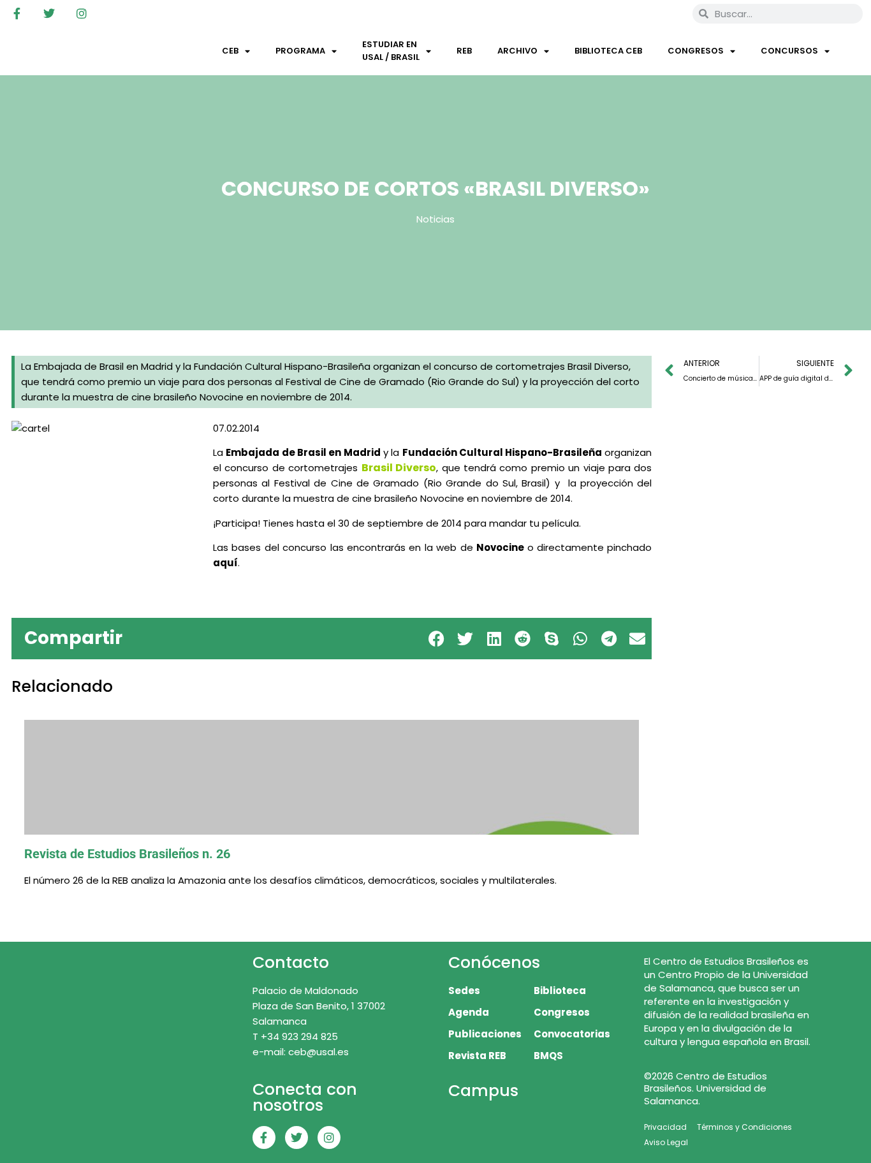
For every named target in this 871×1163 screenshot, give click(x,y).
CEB (230, 51)
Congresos (696, 51)
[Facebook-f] (16, 13)
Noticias (435, 219)
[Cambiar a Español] (664, 13)
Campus (483, 1090)
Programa (300, 51)
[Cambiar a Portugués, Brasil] (640, 13)
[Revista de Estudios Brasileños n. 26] (331, 777)
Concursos (789, 51)
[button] (436, 638)
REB (464, 51)
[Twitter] (49, 13)
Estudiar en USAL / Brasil (391, 50)
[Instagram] (81, 13)
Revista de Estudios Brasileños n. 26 (127, 853)
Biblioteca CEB (608, 51)
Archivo (517, 51)
